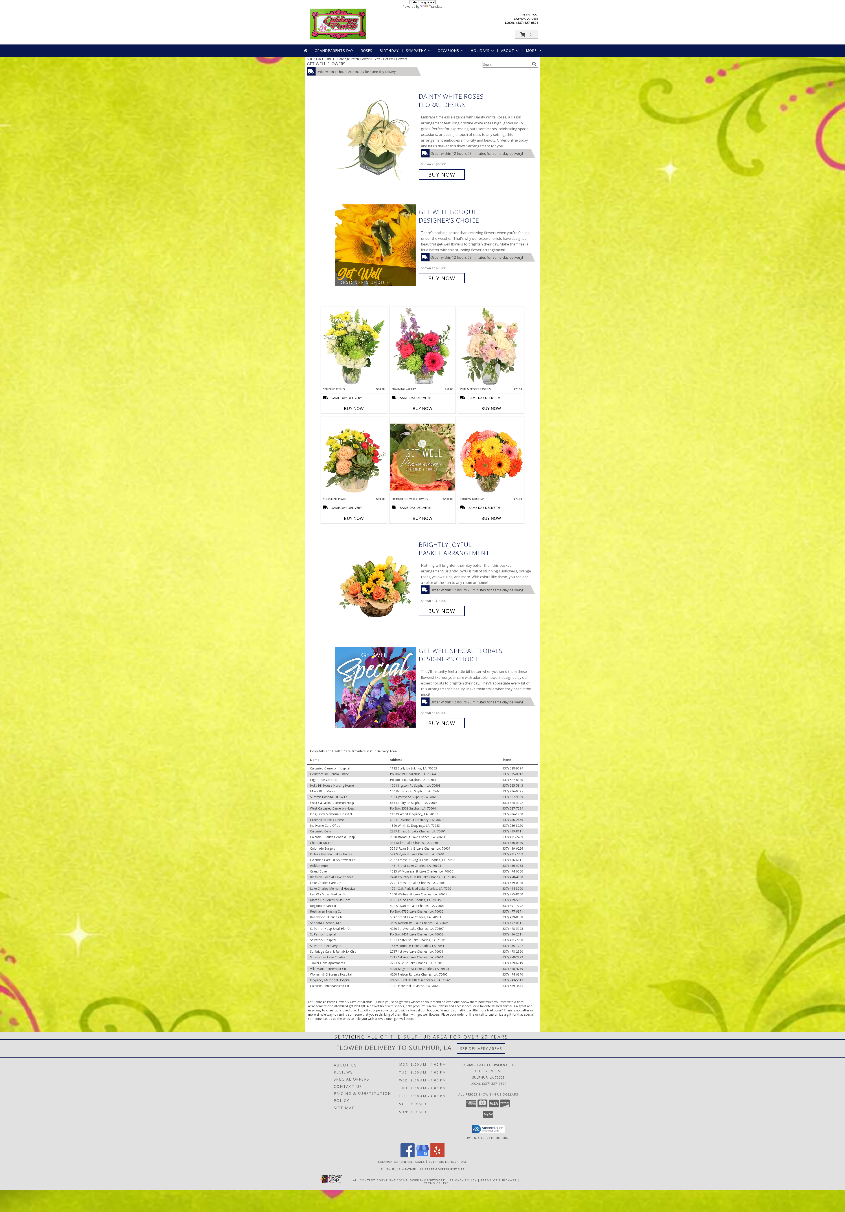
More (531, 50)
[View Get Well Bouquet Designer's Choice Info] (376, 245)
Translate (436, 6)
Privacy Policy (463, 1180)
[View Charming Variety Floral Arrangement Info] (422, 347)
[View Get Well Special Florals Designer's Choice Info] (376, 687)
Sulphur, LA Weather (398, 1169)
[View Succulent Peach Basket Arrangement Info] (354, 457)
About (507, 50)
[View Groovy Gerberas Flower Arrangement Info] (491, 457)
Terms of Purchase (498, 1180)
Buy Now (441, 174)
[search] (534, 64)
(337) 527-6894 (527, 22)
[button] (526, 34)
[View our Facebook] (407, 1156)
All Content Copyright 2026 (379, 1180)
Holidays (480, 50)
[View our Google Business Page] (422, 1156)
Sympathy (416, 50)
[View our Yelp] (437, 1156)
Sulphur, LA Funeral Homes (401, 1162)
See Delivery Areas (481, 1048)
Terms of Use (436, 1183)
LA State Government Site (442, 1169)
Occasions (448, 50)
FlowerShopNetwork (425, 1180)
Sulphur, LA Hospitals (448, 1162)
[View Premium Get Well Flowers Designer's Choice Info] (422, 457)
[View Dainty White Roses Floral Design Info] (376, 135)
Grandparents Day (334, 50)
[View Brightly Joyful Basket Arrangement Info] (376, 578)
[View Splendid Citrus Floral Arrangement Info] (354, 347)
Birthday (389, 50)
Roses (366, 50)
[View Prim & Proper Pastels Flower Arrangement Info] (491, 347)
